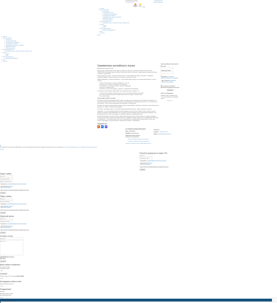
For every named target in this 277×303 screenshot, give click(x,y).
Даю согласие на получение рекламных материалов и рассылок (170, 86)
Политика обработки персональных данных (138, 139)
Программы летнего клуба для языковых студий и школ (116, 22)
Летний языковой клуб (105, 21)
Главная (102, 8)
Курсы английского (104, 9)
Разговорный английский (109, 15)
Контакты (102, 33)
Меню (98, 35)
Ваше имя (163, 66)
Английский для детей (108, 12)
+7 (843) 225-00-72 (158, 0)
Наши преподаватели (105, 28)
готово (1, 270)
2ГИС (104, 27)
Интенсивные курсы (108, 20)
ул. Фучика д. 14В (130, 2)
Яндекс (105, 25)
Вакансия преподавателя (109, 30)
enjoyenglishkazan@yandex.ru (164, 134)
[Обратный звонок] (0, 145)
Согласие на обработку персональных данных (139, 141)
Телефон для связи (166, 70)
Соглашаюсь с (169, 77)
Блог (101, 31)
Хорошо (2, 149)
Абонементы (106, 11)
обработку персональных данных (169, 81)
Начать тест (170, 100)
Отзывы (102, 24)
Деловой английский (108, 18)
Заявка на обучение (158, 2)
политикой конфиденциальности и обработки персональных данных (81, 147)
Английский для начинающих (110, 14)
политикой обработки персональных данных (169, 77)
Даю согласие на (169, 81)
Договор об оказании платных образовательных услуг (138, 143)
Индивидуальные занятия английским (112, 17)
